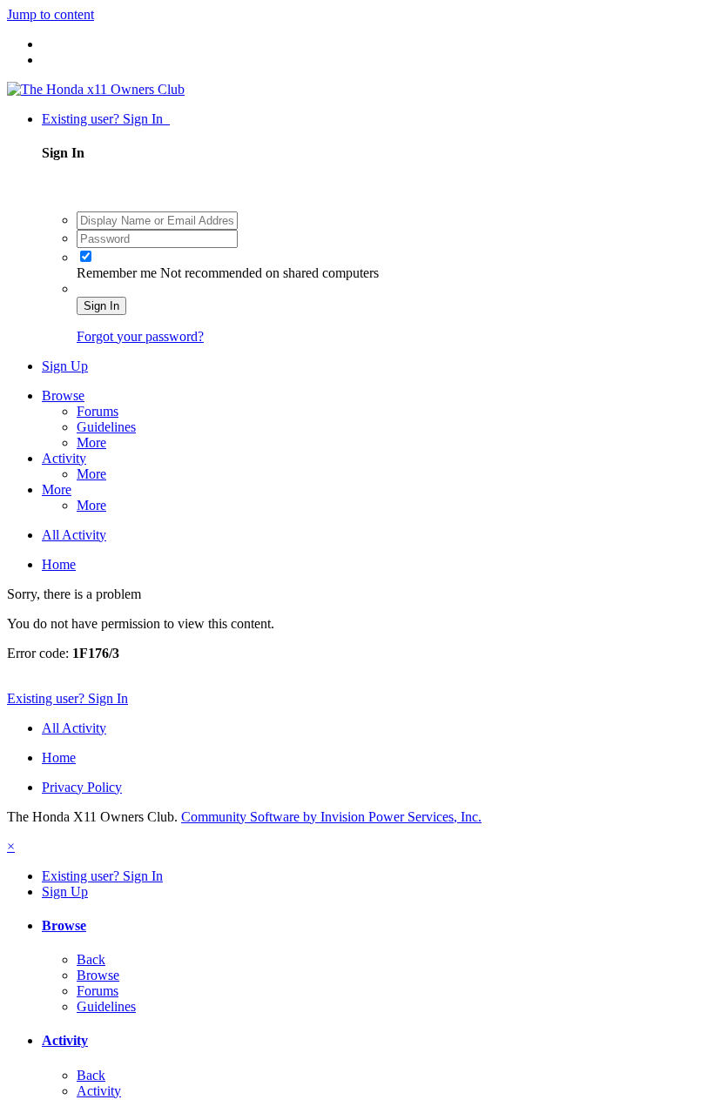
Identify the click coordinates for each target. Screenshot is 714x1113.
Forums (97, 411)
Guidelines (106, 426)
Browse (63, 395)
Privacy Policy (82, 787)
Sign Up (65, 366)
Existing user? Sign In (106, 118)
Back (91, 959)
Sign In (101, 305)
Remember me (118, 272)
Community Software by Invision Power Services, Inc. (331, 816)
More (91, 442)
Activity (64, 458)
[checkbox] (85, 256)
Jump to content (50, 14)
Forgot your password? (140, 336)
